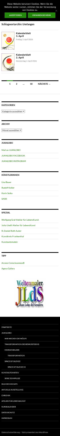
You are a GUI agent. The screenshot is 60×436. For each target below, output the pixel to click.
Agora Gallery (8, 268)
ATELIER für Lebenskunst (14, 401)
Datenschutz (8, 412)
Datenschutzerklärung (11, 432)
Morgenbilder (12, 350)
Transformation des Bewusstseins (22, 344)
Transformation (16, 355)
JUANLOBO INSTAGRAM (14, 161)
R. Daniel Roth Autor (11, 231)
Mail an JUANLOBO (11, 150)
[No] (56, 10)
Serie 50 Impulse (12, 378)
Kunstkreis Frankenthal (13, 236)
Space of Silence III (17, 367)
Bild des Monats (9, 384)
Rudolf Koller (8, 187)
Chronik (6, 395)
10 (31, 83)
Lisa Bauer (6, 182)
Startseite (7, 327)
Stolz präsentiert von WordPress (35, 432)
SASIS (4, 198)
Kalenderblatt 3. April (23, 34)
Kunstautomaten (10, 242)
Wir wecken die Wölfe (16, 338)
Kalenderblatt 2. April (23, 56)
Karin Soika (7, 193)
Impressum (7, 418)
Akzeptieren (15, 15)
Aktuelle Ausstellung (12, 390)
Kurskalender (9, 407)
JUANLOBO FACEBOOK (13, 155)
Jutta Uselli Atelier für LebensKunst (18, 225)
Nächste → (44, 83)
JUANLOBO (7, 333)
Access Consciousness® (13, 263)
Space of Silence (12, 361)
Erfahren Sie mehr (41, 15)
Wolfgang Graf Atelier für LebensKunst (20, 219)
